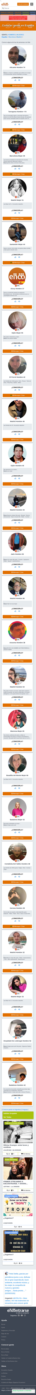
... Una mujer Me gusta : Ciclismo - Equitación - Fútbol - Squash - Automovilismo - (17, 559)
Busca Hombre (5, 1352)
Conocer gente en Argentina (11, 1109)
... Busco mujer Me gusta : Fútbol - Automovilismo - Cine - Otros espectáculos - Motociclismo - (17, 958)
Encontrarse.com (17, 1388)
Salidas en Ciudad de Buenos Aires (10, 1358)
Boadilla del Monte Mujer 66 (17, 775)
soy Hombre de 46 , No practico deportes (14, 425)
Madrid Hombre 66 (17, 598)
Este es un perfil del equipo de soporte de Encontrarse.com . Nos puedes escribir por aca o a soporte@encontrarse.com (16, 294)
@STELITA (17, 1298)
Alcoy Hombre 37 (17, 289)
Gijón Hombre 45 (17, 466)
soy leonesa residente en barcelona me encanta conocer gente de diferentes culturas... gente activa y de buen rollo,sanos (16, 161)
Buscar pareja (5, 1349)
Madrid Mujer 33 (17, 997)
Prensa (3, 1340)
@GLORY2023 (7, 1150)
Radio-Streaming (11, 1159)
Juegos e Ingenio (11, 1196)
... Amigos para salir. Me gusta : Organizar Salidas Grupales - (17, 1046)
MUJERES (20, 35)
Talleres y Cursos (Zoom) (14, 1123)
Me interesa (26, 1154)
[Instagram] (24, 1315)
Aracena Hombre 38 (17, 643)
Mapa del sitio (5, 1333)
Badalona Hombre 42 (17, 1085)
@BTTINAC (6, 1186)
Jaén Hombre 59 (17, 554)
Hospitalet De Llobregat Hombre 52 (17, 1041)
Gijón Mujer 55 (17, 333)
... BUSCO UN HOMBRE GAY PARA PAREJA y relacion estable (16, 648)
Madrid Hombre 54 (17, 687)
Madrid (19, 37)
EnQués (3, 1376)
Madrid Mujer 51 (17, 200)
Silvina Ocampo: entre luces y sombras (16, 1146)
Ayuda (3, 1327)
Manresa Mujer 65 (17, 731)
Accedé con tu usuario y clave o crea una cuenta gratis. (18, 18)
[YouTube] (21, 1315)
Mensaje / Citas (19, 85)
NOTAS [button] (32, 12)
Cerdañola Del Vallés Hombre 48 (17, 864)
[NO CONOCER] (19, 80)
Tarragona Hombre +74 (17, 112)
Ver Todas (7, 1117)
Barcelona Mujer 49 (17, 156)
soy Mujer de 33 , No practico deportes (13, 1000)
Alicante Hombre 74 (17, 67)
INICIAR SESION (23, 4)
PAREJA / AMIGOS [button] (7, 12)
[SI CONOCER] (15, 80)
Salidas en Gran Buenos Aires (9, 1361)
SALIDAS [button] (26, 12)
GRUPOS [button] (18, 12)
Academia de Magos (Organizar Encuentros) (13, 1382)
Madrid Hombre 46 (17, 421)
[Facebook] (18, 1315)
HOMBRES (12, 35)
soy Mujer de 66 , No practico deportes (13, 779)
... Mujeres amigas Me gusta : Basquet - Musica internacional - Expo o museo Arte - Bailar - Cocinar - (17, 515)
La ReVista (4, 1373)
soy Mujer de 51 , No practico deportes (13, 204)
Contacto (3, 1336)
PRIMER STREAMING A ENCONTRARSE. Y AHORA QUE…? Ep (14, 1183)
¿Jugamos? (8, 1218)
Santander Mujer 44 (17, 244)
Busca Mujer (4, 1355)
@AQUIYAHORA (8, 1223)
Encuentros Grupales (7, 1370)
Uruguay (25, 1109)
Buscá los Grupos (6, 1379)
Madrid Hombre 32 (17, 952)
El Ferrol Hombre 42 (17, 377)
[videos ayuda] (31, 4)
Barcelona (12, 37)
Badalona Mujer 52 (17, 820)
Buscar (3, 1324)
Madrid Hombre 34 (17, 510)
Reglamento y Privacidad (8, 1330)
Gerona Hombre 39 (17, 908)
